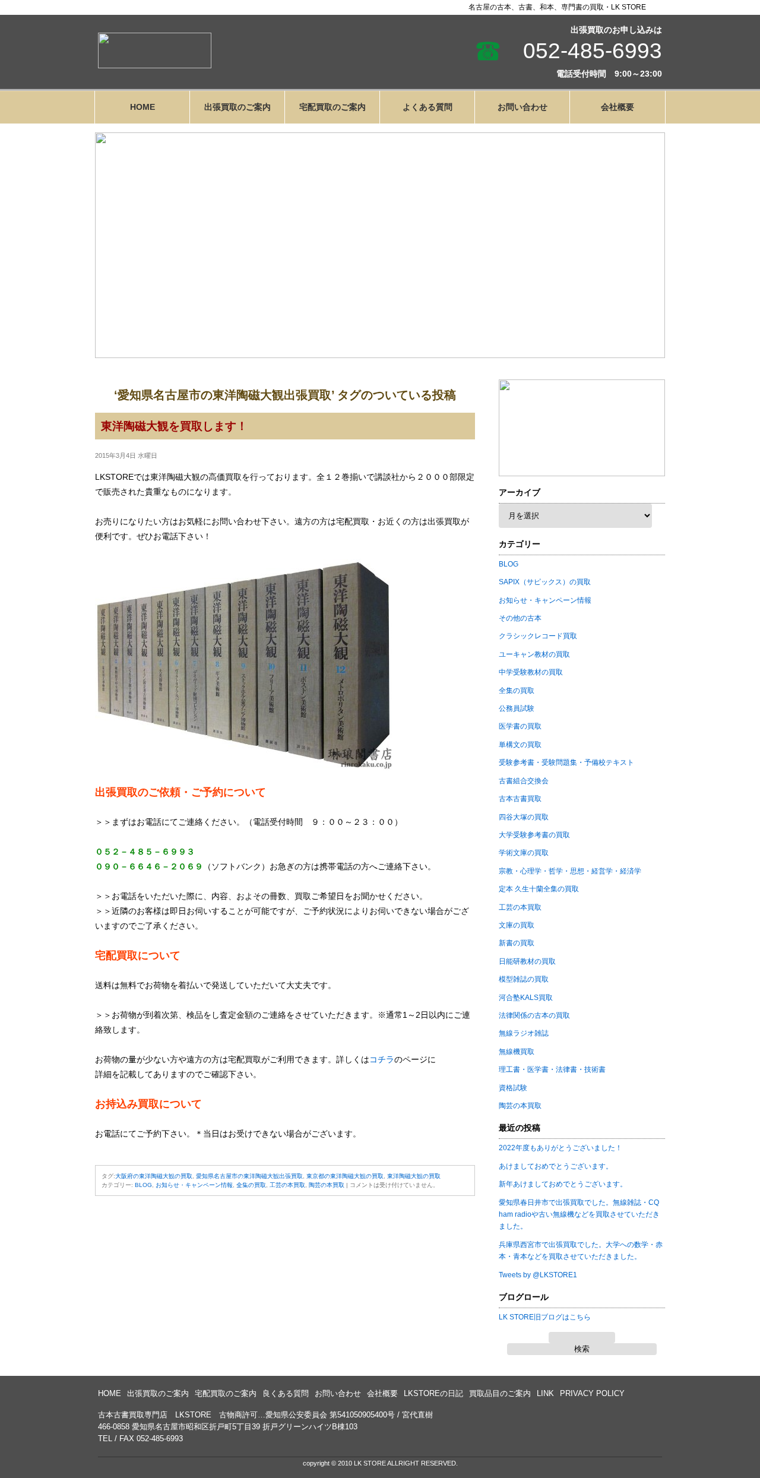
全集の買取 (251, 1185)
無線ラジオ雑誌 (524, 1033)
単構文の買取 (520, 744)
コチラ (381, 1059)
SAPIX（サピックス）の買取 (545, 582)
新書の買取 (516, 943)
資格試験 (513, 1088)
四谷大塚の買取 (524, 817)
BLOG (143, 1185)
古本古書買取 (520, 799)
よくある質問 (427, 107)
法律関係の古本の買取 (534, 1015)
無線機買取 (516, 1051)
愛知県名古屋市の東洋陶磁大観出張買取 (249, 1176)
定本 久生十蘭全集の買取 (539, 889)
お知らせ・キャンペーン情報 (194, 1185)
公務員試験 (516, 708)
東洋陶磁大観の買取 (414, 1176)
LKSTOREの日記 (433, 1393)
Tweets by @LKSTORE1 (538, 1275)
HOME (142, 107)
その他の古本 (520, 618)
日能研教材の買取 (527, 961)
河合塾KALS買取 (526, 997)
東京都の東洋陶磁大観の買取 (345, 1176)
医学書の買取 (520, 726)
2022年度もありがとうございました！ (560, 1148)
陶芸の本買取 (326, 1185)
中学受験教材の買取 (531, 672)
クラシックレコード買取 (538, 636)
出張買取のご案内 (237, 107)
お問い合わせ (522, 107)
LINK (545, 1393)
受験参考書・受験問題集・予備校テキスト (566, 762)
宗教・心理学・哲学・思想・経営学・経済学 (570, 871)
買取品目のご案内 (500, 1393)
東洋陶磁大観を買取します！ (174, 426)
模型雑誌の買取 (524, 979)
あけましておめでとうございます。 (556, 1166)
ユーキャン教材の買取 (534, 654)
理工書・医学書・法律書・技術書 (552, 1069)
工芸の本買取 (287, 1185)
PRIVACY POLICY (592, 1393)
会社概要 (617, 107)
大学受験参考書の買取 (534, 835)
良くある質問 (285, 1393)
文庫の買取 (516, 925)
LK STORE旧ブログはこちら (545, 1317)
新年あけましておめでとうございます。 (563, 1184)
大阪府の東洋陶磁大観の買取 (153, 1176)
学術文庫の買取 (524, 853)
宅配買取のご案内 (332, 107)
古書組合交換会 (524, 781)
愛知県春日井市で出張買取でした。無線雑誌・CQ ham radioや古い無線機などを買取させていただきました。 (579, 1214)
